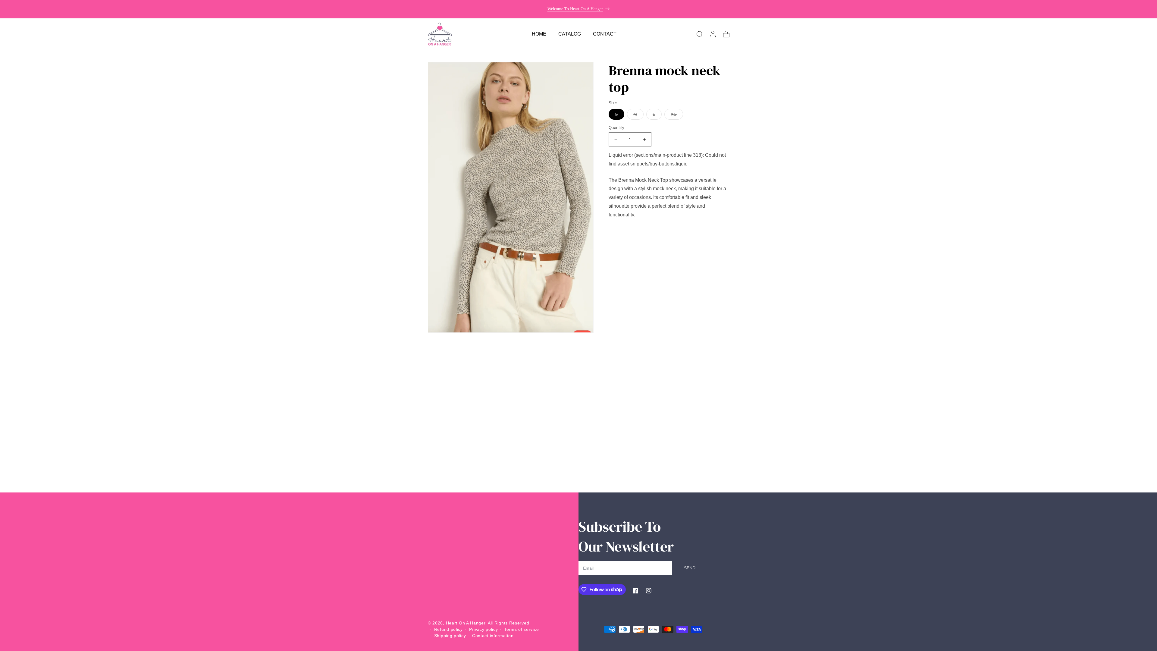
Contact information (492, 635)
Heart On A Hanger (465, 623)
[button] (699, 34)
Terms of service (521, 629)
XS (677, 116)
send (689, 567)
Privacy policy (483, 629)
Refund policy (448, 629)
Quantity (616, 127)
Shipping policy (450, 635)
